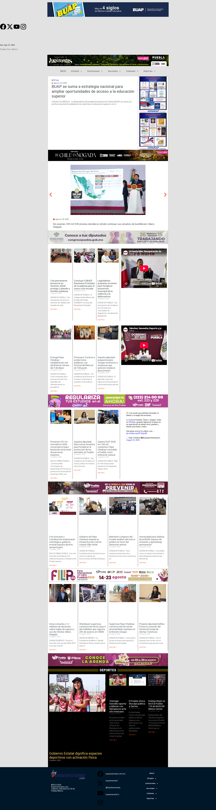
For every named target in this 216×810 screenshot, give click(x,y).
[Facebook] (3, 27)
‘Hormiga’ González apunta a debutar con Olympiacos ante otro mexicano (117, 706)
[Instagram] (23, 27)
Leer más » (54, 309)
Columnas (130, 71)
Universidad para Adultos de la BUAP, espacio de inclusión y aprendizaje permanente (151, 540)
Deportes (148, 71)
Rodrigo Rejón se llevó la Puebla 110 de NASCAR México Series (156, 705)
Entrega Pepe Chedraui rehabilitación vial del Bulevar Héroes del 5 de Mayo (59, 362)
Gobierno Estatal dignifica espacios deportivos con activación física (75, 755)
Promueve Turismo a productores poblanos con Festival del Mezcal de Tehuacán (84, 362)
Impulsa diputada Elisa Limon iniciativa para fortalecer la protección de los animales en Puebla (84, 447)
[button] (50, 194)
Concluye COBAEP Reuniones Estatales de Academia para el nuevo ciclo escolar (84, 284)
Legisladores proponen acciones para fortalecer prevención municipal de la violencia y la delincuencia (107, 288)
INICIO (63, 71)
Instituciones (93, 71)
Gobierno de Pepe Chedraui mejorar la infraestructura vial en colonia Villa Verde (90, 540)
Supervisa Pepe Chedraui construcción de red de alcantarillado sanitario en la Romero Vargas (122, 628)
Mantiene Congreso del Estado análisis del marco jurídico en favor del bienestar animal (122, 540)
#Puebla (132, 422)
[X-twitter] (10, 27)
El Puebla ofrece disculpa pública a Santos (137, 704)
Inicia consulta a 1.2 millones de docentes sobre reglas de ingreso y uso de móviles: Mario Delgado (61, 629)
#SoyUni (75, 71)
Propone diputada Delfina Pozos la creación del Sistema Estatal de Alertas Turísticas (151, 628)
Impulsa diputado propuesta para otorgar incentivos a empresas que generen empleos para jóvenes (108, 364)
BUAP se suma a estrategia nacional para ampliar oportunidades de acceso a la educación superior (93, 91)
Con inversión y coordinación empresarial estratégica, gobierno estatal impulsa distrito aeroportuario (62, 542)
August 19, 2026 (133, 440)
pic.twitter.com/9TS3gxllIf (136, 433)
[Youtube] (17, 27)
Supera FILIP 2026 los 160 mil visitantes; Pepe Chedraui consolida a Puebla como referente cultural (107, 448)
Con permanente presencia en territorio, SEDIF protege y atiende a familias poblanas (60, 286)
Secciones (113, 71)
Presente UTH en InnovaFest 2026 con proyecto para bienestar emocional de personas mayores (60, 448)
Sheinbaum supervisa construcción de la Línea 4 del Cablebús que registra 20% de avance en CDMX (92, 628)
